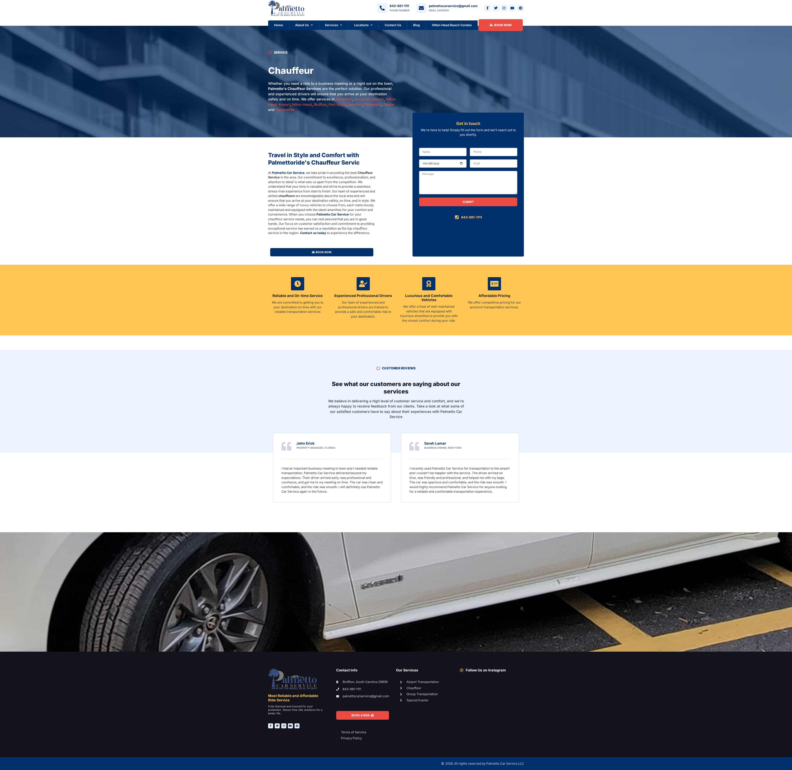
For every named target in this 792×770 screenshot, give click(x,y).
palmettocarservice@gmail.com (453, 6)
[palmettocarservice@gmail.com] (421, 8)
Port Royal (337, 104)
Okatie (388, 104)
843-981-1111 (399, 6)
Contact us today (313, 233)
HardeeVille (285, 110)
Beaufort (355, 104)
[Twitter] (496, 8)
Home (278, 25)
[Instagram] (504, 8)
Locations (361, 25)
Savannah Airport (369, 99)
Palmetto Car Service (288, 173)
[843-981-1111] (382, 8)
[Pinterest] (520, 8)
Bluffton (320, 104)
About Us (302, 25)
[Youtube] (512, 8)
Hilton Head (302, 104)
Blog (416, 25)
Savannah (344, 99)
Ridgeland (372, 104)
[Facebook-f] (487, 8)
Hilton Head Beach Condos (452, 25)
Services (331, 25)
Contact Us (393, 25)
